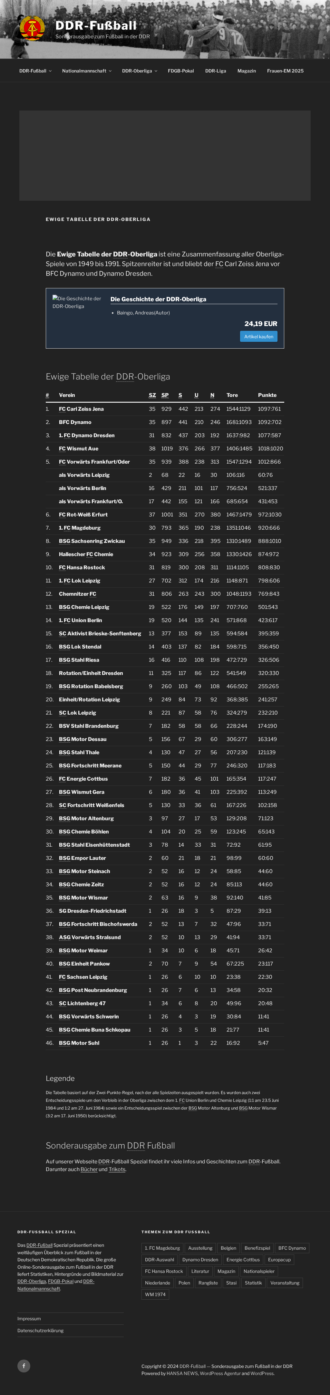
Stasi (231, 1282)
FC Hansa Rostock (164, 1271)
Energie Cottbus (243, 1259)
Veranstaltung (284, 1282)
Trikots (117, 1169)
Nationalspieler (259, 1271)
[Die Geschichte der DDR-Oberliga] (78, 302)
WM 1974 (155, 1294)
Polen (184, 1282)
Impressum (29, 1318)
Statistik (253, 1282)
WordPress (262, 1373)
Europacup (279, 1259)
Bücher (89, 1169)
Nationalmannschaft (84, 70)
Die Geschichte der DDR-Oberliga (158, 299)
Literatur (200, 1271)
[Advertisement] (165, 156)
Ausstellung (200, 1248)
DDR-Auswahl (159, 1259)
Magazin (247, 70)
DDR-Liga (215, 70)
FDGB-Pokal (181, 70)
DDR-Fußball (96, 25)
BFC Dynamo (292, 1248)
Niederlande (157, 1282)
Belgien (228, 1248)
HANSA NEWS (182, 1373)
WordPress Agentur (220, 1373)
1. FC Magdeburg (162, 1248)
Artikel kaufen (258, 336)
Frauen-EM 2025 (285, 70)
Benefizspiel (257, 1248)
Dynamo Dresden (200, 1259)
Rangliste (208, 1282)
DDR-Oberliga (137, 70)
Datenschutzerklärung (40, 1330)
